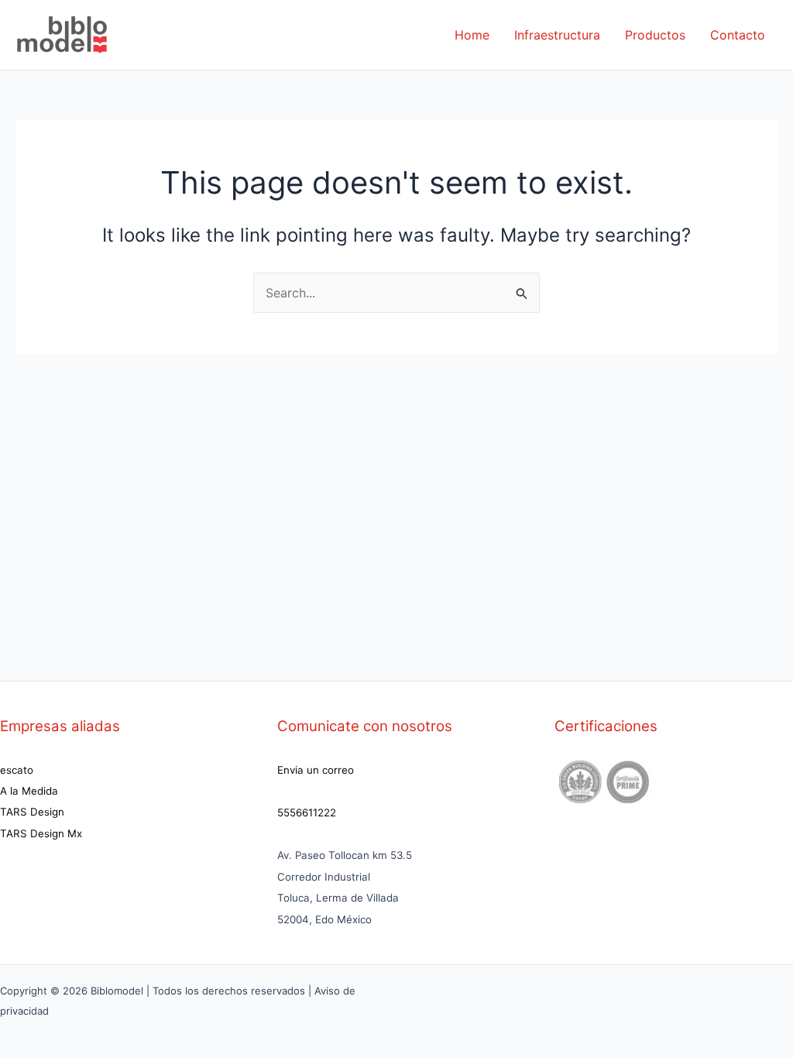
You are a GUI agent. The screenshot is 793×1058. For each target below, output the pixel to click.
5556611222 (306, 812)
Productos (655, 35)
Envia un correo (315, 770)
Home (472, 35)
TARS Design (32, 812)
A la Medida (29, 791)
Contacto (737, 35)
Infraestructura (557, 35)
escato (16, 770)
